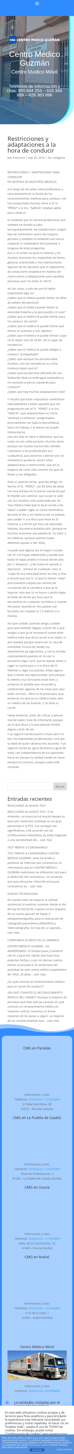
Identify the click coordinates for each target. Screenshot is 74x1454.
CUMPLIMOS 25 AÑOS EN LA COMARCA (33, 940)
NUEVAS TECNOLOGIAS (22, 894)
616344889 (53, 1099)
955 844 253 (30, 90)
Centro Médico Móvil (37, 1346)
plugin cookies (64, 1449)
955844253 (36, 1099)
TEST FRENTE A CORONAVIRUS (27, 847)
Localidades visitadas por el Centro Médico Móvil (37, 1404)
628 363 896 (40, 94)
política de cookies (39, 1445)
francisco (19, 158)
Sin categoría (56, 158)
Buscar (60, 786)
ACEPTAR (37, 1450)
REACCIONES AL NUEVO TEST (26, 805)
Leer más (46, 840)
